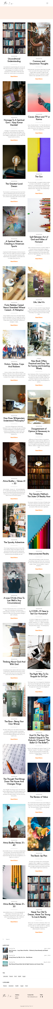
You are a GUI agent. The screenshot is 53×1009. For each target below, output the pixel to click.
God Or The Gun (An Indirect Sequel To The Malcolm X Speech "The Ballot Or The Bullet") (39, 739)
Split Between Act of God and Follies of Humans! (39, 239)
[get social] (40, 997)
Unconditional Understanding (14, 59)
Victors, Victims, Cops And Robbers (14, 365)
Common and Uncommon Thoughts (39, 62)
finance (11, 976)
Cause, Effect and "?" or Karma (39, 118)
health (19, 976)
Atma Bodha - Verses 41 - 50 (14, 482)
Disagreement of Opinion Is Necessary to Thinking (39, 431)
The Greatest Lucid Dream (14, 184)
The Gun (39, 176)
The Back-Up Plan (39, 855)
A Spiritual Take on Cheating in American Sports (14, 243)
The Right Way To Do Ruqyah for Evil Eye (39, 675)
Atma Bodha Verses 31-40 (14, 843)
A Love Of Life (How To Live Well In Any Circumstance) (14, 600)
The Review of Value (39, 797)
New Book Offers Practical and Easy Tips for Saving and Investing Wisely (39, 365)
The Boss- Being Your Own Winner (14, 722)
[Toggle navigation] (47, 3)
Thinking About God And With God (14, 662)
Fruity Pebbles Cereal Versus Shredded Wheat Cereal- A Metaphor (14, 307)
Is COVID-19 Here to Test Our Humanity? (38, 612)
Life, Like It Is (39, 302)
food (15, 976)
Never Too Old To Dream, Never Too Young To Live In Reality (39, 914)
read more (14, 76)
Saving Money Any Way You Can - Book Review (20, 957)
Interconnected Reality (39, 553)
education (5, 976)
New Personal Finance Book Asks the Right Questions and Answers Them (26, 964)
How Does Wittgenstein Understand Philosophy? (14, 419)
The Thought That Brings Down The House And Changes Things (14, 781)
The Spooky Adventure (14, 542)
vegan (23, 976)
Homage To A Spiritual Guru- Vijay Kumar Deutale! (14, 122)
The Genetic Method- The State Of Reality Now (39, 495)
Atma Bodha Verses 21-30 (14, 905)
